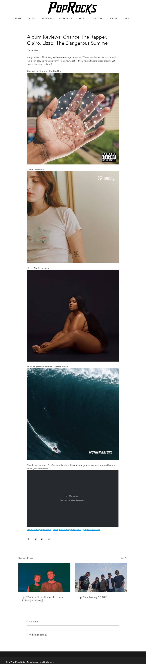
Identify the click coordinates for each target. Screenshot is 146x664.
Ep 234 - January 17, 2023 (93, 597)
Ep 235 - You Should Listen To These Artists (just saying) (42, 599)
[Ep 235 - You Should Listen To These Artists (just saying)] (44, 577)
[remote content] (73, 499)
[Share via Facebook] (28, 539)
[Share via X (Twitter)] (35, 539)
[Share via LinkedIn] (42, 539)
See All (124, 557)
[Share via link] (49, 539)
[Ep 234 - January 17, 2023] (101, 577)
